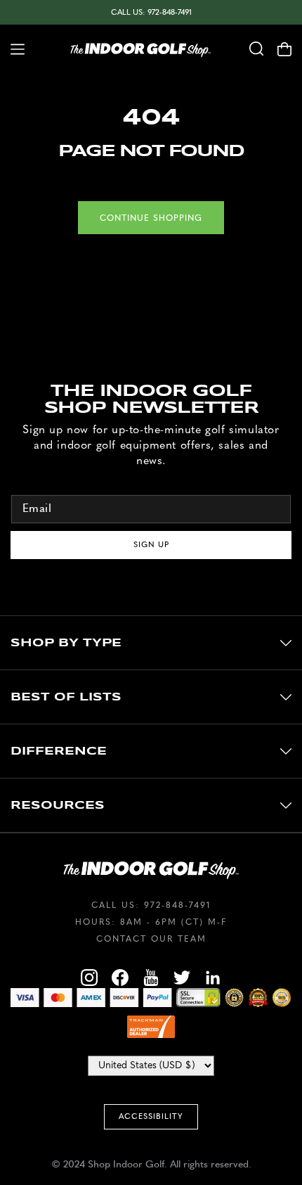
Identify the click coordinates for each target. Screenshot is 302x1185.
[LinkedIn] (212, 979)
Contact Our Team (151, 939)
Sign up (151, 545)
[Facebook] (120, 979)
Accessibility (151, 1116)
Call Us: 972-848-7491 (151, 12)
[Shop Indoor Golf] (140, 49)
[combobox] (256, 49)
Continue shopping (151, 218)
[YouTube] (151, 979)
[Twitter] (181, 979)
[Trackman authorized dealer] (151, 1027)
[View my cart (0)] (289, 49)
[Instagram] (89, 979)
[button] (12, 49)
